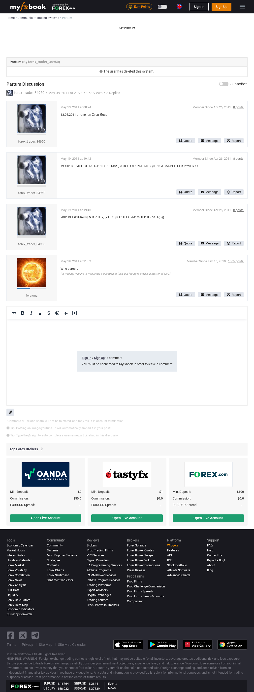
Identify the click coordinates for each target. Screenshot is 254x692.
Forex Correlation (18, 575)
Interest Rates (16, 555)
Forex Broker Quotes (140, 550)
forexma (31, 295)
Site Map (45, 645)
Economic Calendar (20, 545)
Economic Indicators (20, 609)
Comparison (135, 601)
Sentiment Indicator (60, 580)
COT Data (13, 590)
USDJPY (49, 688)
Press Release (136, 570)
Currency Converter (19, 614)
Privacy (27, 645)
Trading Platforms (99, 585)
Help (210, 550)
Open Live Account (46, 518)
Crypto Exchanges (99, 595)
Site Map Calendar (72, 645)
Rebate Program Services (103, 580)
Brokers (92, 545)
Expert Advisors (97, 590)
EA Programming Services (104, 565)
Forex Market (15, 565)
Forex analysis (16, 585)
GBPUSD (80, 683)
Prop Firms (134, 581)
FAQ (210, 545)
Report (236, 141)
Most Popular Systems (62, 555)
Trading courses (97, 600)
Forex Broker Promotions (143, 565)
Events (112, 684)
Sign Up (221, 7)
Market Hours (16, 550)
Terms (11, 645)
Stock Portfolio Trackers (103, 605)
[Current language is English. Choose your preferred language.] (179, 6)
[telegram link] (35, 635)
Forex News (14, 580)
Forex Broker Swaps (140, 555)
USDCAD (80, 688)
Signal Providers (98, 560)
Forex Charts (55, 570)
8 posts (238, 107)
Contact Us (214, 555)
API (169, 555)
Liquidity (12, 595)
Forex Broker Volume (141, 560)
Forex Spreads (136, 545)
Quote (188, 141)
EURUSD (49, 683)
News (112, 688)
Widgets (172, 545)
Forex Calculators (18, 600)
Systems (52, 550)
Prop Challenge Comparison (146, 586)
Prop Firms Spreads (140, 591)
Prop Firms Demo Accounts (145, 596)
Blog (210, 570)
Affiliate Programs (99, 570)
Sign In (199, 7)
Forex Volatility (17, 570)
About (211, 565)
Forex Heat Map (17, 605)
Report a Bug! (216, 560)
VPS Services (95, 555)
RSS (169, 560)
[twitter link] (23, 635)
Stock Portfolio (177, 565)
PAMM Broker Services (101, 575)
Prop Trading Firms (100, 550)
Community (55, 545)
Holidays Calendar (19, 560)
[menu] (242, 6)
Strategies (53, 560)
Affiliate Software (178, 570)
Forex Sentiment (58, 575)
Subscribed (239, 84)
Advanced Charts (178, 575)
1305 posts (236, 261)
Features (173, 550)
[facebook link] (10, 635)
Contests (53, 565)
